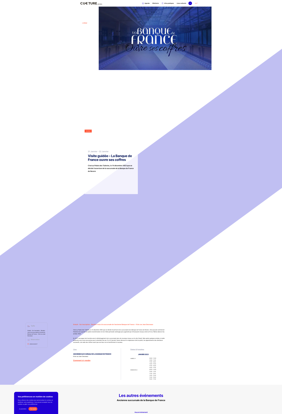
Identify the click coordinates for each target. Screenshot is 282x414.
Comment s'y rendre (81, 360)
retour (85, 23)
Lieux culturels (181, 3)
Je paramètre (22, 409)
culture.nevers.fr (33, 344)
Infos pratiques (169, 3)
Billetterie (155, 3)
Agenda (147, 3)
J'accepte (33, 409)
